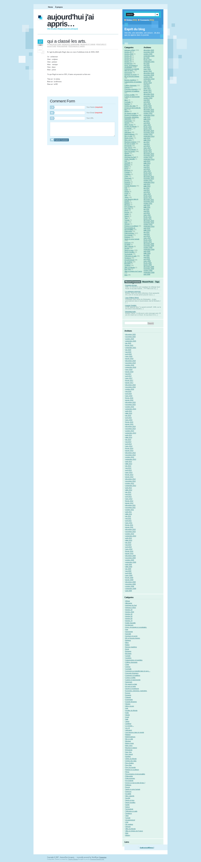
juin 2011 (146, 209)
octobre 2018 (148, 77)
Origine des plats (130, 106)
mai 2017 (147, 84)
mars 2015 (147, 125)
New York (127, 269)
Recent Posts (147, 282)
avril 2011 (147, 213)
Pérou (126, 210)
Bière (126, 100)
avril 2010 (147, 236)
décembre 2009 (149, 243)
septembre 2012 (149, 182)
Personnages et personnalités (129, 228)
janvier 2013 (148, 174)
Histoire (126, 122)
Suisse (126, 216)
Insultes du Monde (130, 126)
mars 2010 (147, 238)
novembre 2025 (149, 52)
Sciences (127, 242)
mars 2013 (147, 171)
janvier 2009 (148, 265)
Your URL (90, 118)
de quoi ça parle (129, 143)
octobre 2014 (148, 134)
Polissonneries (129, 233)
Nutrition (127, 104)
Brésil (126, 168)
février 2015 (148, 127)
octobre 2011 (148, 203)
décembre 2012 (149, 176)
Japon (126, 197)
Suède (126, 214)
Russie (126, 212)
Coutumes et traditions (131, 91)
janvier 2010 (148, 242)
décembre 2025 (149, 50)
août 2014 (147, 138)
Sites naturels (128, 246)
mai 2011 (146, 211)
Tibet (126, 218)
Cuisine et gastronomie (132, 96)
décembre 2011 (149, 199)
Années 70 (128, 61)
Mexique (127, 204)
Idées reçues (128, 124)
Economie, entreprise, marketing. (136, 691)
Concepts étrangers (131, 89)
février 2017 (148, 90)
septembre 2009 (149, 249)
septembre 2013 (149, 159)
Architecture (55, 44)
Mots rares (128, 140)
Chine (126, 176)
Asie (125, 161)
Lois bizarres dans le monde (134, 732)
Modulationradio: (130, 311)
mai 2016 (147, 100)
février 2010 (148, 240)
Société (126, 248)
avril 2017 (147, 86)
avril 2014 (147, 146)
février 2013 (148, 173)
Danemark (127, 178)
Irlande (126, 191)
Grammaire (128, 121)
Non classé (128, 147)
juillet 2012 (147, 186)
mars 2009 (147, 261)
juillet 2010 (147, 230)
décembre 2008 (149, 266)
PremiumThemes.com (97, 859)
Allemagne (127, 155)
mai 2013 (147, 167)
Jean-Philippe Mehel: (132, 297)
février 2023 (148, 60)
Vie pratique (128, 262)
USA (125, 222)
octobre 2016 (148, 98)
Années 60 (128, 60)
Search (157, 14)
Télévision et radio (77, 46)
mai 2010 (147, 234)
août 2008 (147, 274)
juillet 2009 (147, 253)
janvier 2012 (148, 197)
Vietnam (127, 224)
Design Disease (73, 859)
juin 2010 (146, 232)
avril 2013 (147, 169)
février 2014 (148, 150)
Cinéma (126, 87)
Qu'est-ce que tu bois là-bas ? (135, 783)
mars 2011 (147, 215)
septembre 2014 (149, 136)
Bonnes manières (130, 80)
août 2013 (147, 161)
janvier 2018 (148, 83)
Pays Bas (127, 208)
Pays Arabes (128, 206)
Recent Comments (132, 282)
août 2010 (147, 228)
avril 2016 (147, 102)
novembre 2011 (149, 201)
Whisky (126, 111)
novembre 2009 (149, 245)
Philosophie (62, 46)
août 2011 (147, 205)
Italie (125, 195)
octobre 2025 (148, 54)
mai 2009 (147, 257)
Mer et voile (128, 136)
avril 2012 (147, 192)
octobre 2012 (148, 180)
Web (125, 275)
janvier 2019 (148, 71)
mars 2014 (147, 148)
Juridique (127, 265)
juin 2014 (146, 142)
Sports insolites (129, 252)
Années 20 (128, 52)
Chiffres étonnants (130, 85)
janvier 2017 (148, 92)
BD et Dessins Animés (131, 76)
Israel (126, 193)
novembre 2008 (149, 268)
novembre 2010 (149, 222)
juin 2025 (146, 58)
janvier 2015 (148, 128)
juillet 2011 (147, 207)
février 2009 (148, 263)
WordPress (95, 857)
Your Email (94, 113)
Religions (127, 237)
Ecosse (126, 180)
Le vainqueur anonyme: (133, 291)
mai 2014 (147, 144)
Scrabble (127, 244)
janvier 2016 (148, 107)
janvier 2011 (148, 219)
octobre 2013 (148, 157)
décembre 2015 (149, 109)
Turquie (126, 220)
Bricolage (127, 263)
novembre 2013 (149, 155)
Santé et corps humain (131, 239)
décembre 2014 (149, 130)
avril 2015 (147, 123)
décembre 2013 (149, 153)
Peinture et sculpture (131, 226)
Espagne (127, 182)
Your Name (94, 107)
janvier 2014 (148, 151)
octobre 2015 (148, 113)
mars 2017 (147, 88)
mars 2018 (147, 81)
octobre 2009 (148, 247)
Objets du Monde (130, 149)
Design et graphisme (71, 44)
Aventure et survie (130, 74)
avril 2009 (147, 259)
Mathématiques (129, 134)
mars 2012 (147, 194)
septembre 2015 (149, 115)
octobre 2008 (148, 270)
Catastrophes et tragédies (133, 82)
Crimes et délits (129, 95)
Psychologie (128, 235)
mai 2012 (147, 190)
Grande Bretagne (130, 186)
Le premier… (128, 128)
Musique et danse (88, 44)
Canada (127, 172)
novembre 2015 (149, 111)
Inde (125, 187)
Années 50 (128, 58)
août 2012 (147, 184)
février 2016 (148, 106)
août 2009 (147, 251)
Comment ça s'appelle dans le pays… (131, 69)
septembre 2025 (149, 56)
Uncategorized (129, 260)
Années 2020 (128, 54)
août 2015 (147, 117)
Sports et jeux (129, 250)
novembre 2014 (149, 132)
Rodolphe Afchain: (131, 285)
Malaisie (127, 203)
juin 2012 (146, 188)
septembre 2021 (149, 61)
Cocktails (127, 102)
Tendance (127, 258)
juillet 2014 (147, 140)
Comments (144, 20)
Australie (127, 163)
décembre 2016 (149, 94)
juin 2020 (146, 63)
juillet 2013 (147, 163)
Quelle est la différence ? (147, 847)
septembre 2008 (149, 272)
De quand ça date (130, 113)
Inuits (126, 189)
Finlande (127, 184)
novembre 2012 (149, 178)
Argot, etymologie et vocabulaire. (131, 66)
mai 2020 (147, 65)
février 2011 (147, 217)
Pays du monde (129, 151)
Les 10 (126, 130)
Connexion (102, 857)
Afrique (126, 153)
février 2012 (148, 196)
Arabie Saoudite (129, 159)
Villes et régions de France (133, 271)
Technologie (128, 254)
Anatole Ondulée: (131, 305)
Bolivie (126, 166)
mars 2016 (147, 104)
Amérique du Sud (130, 157)
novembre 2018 (149, 75)
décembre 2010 (149, 220)
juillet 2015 (147, 119)
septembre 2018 (149, 79)
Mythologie (128, 145)
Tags (157, 282)
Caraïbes (127, 174)
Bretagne (127, 170)
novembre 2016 (149, 96)
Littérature (127, 132)
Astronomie (128, 72)
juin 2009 (146, 255)
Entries (129, 20)
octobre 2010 (148, 224)
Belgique (127, 165)
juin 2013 (146, 165)
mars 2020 (147, 69)
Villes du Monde (129, 267)
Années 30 (128, 56)
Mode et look (128, 138)
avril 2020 (147, 67)
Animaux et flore (129, 50)
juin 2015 (146, 121)
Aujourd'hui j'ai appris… (70, 20)
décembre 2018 (149, 73)
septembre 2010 (149, 226)
